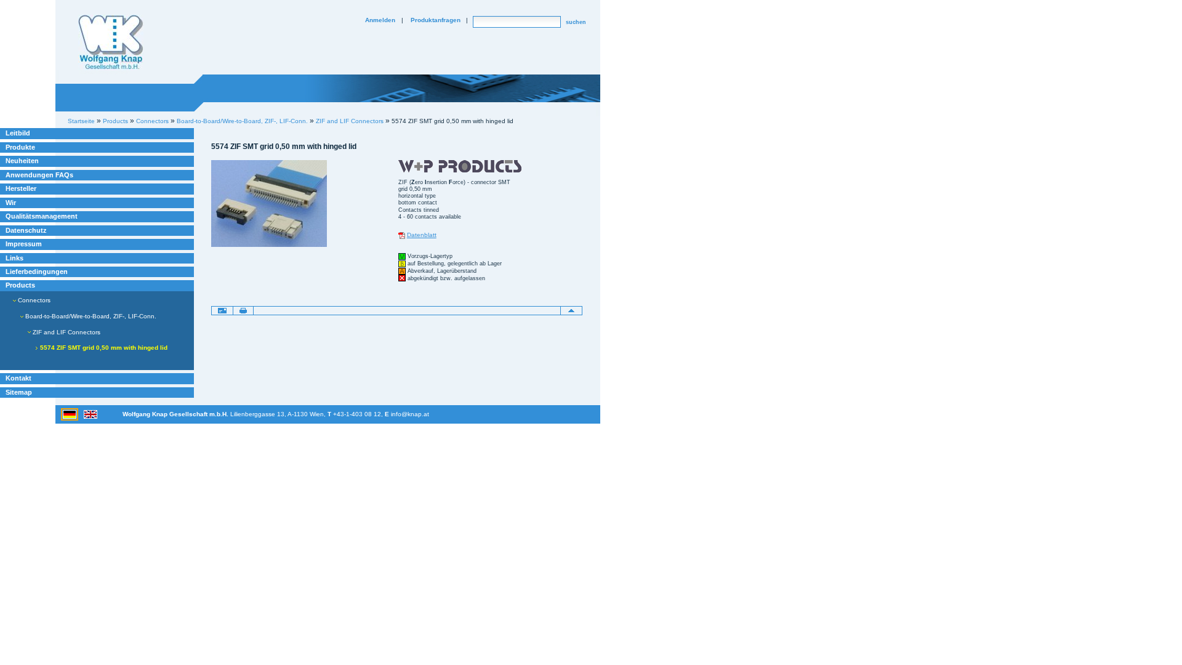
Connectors (33, 300)
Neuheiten (22, 160)
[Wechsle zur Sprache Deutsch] (70, 413)
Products (20, 285)
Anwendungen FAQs (39, 175)
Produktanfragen (435, 20)
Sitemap (19, 392)
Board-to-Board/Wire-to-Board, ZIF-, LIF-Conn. (242, 121)
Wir (11, 202)
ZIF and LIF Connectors (350, 121)
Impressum (24, 244)
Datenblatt (421, 235)
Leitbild (18, 133)
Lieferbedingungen (37, 271)
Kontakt (18, 378)
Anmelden (380, 20)
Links (14, 258)
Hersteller (21, 188)
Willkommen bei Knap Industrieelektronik (110, 42)
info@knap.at (410, 414)
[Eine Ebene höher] (571, 310)
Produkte (20, 147)
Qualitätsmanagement (42, 216)
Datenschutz (26, 230)
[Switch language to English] (90, 413)
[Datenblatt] (401, 235)
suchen (576, 22)
